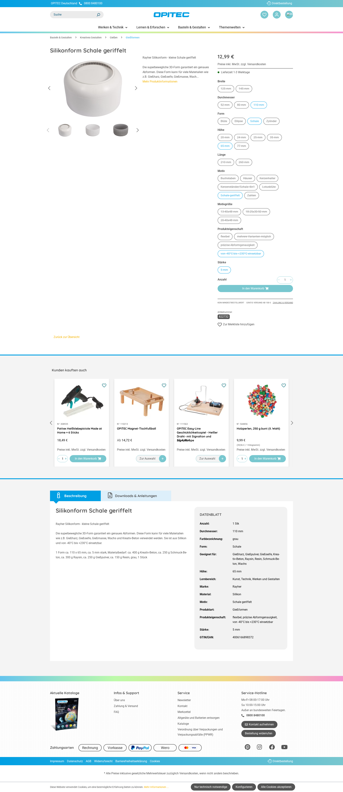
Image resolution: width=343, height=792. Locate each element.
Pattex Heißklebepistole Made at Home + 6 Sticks (79, 430)
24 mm (243, 138)
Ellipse (240, 121)
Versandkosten (188, 773)
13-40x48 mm (231, 212)
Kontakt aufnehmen (261, 724)
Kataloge (183, 723)
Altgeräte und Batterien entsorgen (199, 718)
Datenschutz (75, 761)
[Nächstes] (136, 88)
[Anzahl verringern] (278, 280)
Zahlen (253, 196)
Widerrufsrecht (103, 761)
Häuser (249, 179)
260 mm (245, 163)
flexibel (227, 237)
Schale (256, 121)
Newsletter (184, 700)
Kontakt (182, 706)
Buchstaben (230, 179)
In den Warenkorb (253, 288)
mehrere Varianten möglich (255, 237)
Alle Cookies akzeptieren (276, 787)
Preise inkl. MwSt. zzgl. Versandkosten (242, 64)
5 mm (226, 270)
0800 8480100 (93, 3)
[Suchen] (98, 14)
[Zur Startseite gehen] (171, 14)
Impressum (57, 761)
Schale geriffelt (232, 196)
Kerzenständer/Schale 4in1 (239, 187)
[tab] (75, 496)
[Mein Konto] (277, 15)
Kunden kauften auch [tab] (69, 370)
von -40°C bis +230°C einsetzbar (242, 254)
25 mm (259, 138)
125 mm (227, 89)
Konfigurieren (244, 787)
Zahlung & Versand (283, 303)
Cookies (155, 761)
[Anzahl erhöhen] (291, 280)
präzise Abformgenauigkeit (239, 245)
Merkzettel (184, 712)
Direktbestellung (282, 3)
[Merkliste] (264, 15)
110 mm (260, 105)
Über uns (119, 700)
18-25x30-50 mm (258, 212)
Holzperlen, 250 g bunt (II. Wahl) (258, 428)
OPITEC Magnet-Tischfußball (136, 428)
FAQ (116, 712)
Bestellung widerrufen (258, 733)
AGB (88, 761)
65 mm (227, 146)
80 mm (243, 105)
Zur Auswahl (147, 458)
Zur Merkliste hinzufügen (238, 324)
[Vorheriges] (49, 88)
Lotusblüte (270, 187)
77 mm (243, 146)
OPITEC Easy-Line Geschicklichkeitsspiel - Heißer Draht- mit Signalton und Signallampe (197, 430)
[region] (92, 97)
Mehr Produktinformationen (160, 81)
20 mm (227, 138)
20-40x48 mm (231, 221)
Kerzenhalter (269, 179)
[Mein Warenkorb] (289, 15)
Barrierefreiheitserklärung (131, 761)
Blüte (225, 121)
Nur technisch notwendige (210, 787)
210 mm (227, 163)
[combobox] (73, 14)
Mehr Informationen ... (156, 787)
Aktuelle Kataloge (64, 693)
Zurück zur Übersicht (66, 337)
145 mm (245, 89)
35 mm (276, 138)
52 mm (227, 105)
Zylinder (273, 121)
